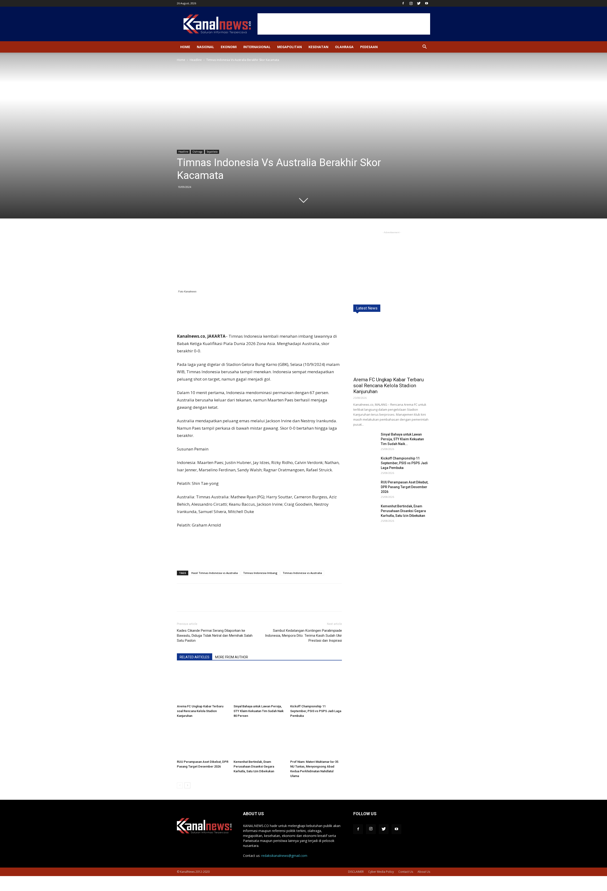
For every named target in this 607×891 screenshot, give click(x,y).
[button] (424, 47)
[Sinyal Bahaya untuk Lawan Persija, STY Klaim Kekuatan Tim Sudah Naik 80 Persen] (259, 684)
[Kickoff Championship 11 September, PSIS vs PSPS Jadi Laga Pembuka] (316, 684)
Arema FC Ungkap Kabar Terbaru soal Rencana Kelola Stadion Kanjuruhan (200, 711)
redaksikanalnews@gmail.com (284, 855)
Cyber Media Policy (381, 872)
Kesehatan (318, 47)
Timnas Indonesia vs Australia (302, 573)
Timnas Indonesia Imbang (260, 573)
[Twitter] (418, 3)
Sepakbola (212, 151)
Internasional (257, 47)
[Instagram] (410, 3)
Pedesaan (369, 47)
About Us (424, 872)
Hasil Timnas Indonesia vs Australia (214, 573)
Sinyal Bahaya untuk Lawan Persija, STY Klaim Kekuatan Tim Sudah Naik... (402, 439)
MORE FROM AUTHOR (231, 657)
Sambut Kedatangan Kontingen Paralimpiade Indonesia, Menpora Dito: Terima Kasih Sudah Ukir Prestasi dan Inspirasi (303, 635)
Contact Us (405, 872)
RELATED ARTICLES (194, 657)
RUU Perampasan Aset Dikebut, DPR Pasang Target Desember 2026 (404, 487)
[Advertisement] (344, 24)
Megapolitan (289, 47)
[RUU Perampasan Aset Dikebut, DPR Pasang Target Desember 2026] (203, 740)
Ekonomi (229, 47)
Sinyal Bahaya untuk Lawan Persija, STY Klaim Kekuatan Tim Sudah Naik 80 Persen (259, 711)
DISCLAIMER (356, 872)
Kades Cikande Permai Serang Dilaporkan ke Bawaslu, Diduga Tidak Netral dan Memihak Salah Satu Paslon (215, 635)
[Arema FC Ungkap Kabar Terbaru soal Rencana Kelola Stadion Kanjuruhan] (203, 684)
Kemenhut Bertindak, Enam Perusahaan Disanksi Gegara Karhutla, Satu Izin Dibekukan (254, 766)
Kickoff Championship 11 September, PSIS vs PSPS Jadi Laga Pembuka (315, 711)
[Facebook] (403, 3)
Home (185, 47)
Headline (196, 60)
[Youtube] (426, 3)
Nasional (205, 47)
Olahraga (344, 47)
